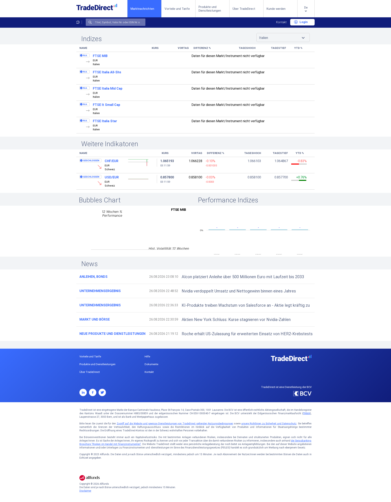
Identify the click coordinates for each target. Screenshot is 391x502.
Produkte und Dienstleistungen (210, 8)
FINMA (306, 413)
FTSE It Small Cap (106, 105)
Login (303, 22)
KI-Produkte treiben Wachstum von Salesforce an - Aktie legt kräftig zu (246, 305)
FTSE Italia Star (105, 121)
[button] (306, 12)
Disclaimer (85, 490)
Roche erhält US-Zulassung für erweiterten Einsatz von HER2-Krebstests (247, 333)
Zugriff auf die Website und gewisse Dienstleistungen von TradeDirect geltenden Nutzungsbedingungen (175, 423)
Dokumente (151, 364)
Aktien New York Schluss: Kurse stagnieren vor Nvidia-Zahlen (236, 319)
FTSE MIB (100, 56)
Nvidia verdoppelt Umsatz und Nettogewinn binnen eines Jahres (239, 291)
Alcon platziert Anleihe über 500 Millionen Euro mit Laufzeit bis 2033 (243, 276)
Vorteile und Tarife (177, 9)
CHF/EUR (111, 161)
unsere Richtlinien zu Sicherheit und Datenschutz (269, 423)
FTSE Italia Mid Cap (107, 88)
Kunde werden (276, 9)
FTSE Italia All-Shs (107, 72)
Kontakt (281, 22)
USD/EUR (112, 177)
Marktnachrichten (142, 9)
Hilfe (147, 356)
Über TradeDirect (244, 9)
